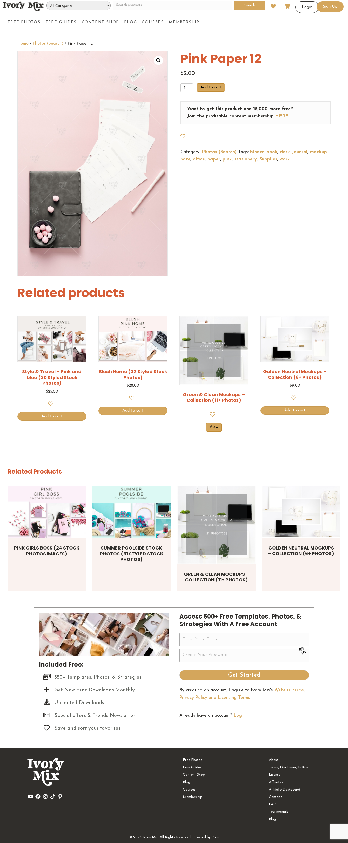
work (285, 159)
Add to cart (211, 87)
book (271, 152)
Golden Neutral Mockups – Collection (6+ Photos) (301, 551)
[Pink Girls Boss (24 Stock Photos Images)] (47, 512)
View (213, 427)
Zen (215, 837)
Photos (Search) (48, 44)
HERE (281, 116)
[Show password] (304, 649)
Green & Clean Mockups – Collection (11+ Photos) (216, 577)
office (199, 159)
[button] (158, 60)
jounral (299, 152)
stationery (245, 159)
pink (227, 159)
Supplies (268, 159)
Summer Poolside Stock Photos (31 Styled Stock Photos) (131, 554)
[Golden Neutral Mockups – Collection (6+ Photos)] (301, 512)
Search (249, 5)
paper (213, 159)
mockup (318, 152)
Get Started (244, 675)
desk (285, 152)
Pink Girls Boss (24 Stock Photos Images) (46, 551)
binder (257, 152)
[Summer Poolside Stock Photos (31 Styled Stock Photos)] (131, 512)
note (185, 159)
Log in (240, 715)
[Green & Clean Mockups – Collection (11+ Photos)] (216, 525)
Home (23, 44)
